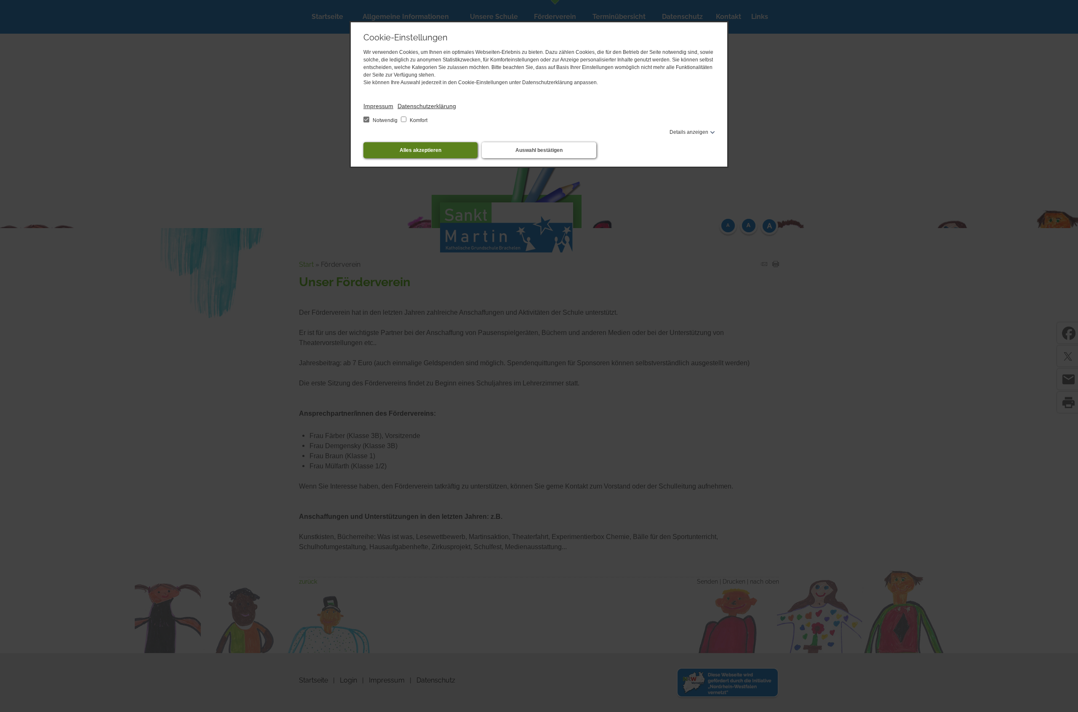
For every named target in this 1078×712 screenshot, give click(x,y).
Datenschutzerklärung (427, 106)
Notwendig (385, 120)
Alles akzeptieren (420, 150)
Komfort (417, 120)
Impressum (378, 106)
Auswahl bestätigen (539, 150)
